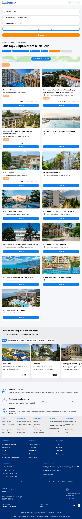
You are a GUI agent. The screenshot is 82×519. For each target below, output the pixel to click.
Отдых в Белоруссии (8, 424)
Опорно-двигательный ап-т (56, 422)
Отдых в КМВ (21, 432)
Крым (12, 42)
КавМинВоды (31, 340)
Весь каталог (60, 454)
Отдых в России (6, 421)
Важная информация (9, 444)
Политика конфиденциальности (61, 516)
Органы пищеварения (55, 431)
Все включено (21, 42)
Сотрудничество (34, 444)
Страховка (32, 454)
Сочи (4, 340)
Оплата (4, 454)
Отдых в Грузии (6, 429)
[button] (41, 12)
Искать (41, 35)
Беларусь (42, 340)
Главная (4, 42)
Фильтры (5, 65)
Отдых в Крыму (21, 429)
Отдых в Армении (7, 432)
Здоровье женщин (38, 432)
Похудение (36, 427)
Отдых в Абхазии (7, 427)
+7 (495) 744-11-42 (8, 470)
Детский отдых (69, 429)
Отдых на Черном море (24, 421)
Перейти (21, 105)
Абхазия (51, 340)
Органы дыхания (54, 428)
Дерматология (53, 433)
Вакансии (59, 447)
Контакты (59, 451)
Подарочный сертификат (10, 457)
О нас (58, 444)
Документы (6, 447)
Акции (4, 451)
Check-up (35, 421)
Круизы (67, 432)
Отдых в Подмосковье (24, 424)
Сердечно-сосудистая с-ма (57, 425)
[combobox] (73, 65)
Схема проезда (48, 474)
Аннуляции (32, 451)
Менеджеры (33, 457)
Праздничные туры (70, 421)
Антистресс (36, 424)
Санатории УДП (69, 424)
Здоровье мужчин (38, 429)
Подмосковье (13, 340)
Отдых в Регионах (22, 427)
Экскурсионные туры (71, 427)
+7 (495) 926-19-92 (8, 467)
